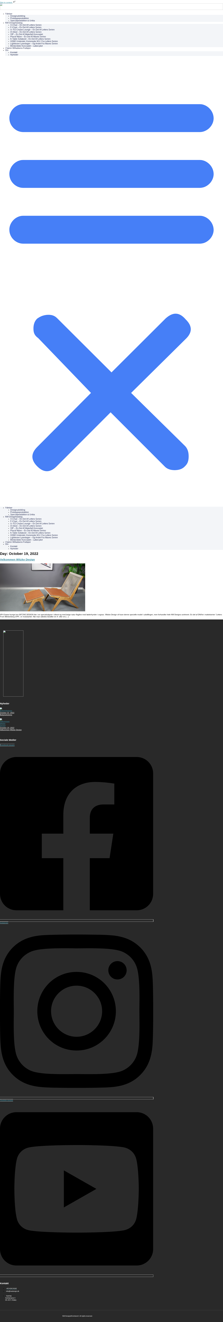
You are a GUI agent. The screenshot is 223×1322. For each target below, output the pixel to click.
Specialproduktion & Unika (22, 21)
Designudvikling (17, 16)
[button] (111, 281)
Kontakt (13, 52)
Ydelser (8, 14)
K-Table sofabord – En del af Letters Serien (30, 39)
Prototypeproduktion (19, 18)
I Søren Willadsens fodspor (18, 48)
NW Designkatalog (13, 23)
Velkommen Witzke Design (17, 559)
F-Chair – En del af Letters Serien (25, 27)
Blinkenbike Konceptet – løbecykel (26, 46)
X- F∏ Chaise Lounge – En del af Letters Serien (32, 30)
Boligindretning (6, 715)
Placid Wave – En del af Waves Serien (28, 37)
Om (6, 50)
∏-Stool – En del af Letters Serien (26, 32)
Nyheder (14, 55)
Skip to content (6, 2)
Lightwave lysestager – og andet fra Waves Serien (34, 43)
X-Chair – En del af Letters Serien (26, 25)
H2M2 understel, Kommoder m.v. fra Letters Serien (34, 41)
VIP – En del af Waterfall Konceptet (26, 34)
